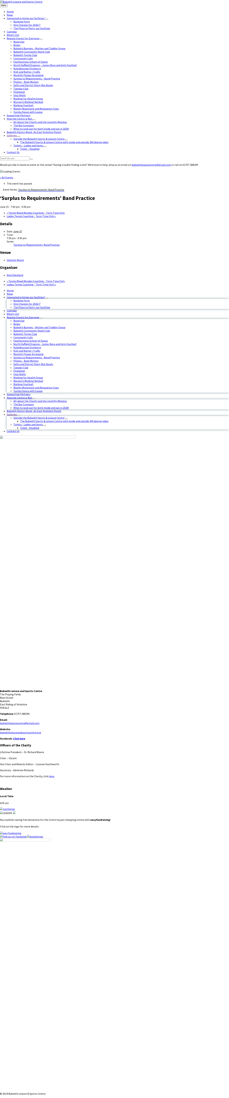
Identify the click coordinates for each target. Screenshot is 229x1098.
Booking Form (21, 300)
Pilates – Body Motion (26, 360)
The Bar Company (23, 404)
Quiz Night (19, 374)
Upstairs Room (15, 260)
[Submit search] (31, 159)
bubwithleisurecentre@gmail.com (151, 164)
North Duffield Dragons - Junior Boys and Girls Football (44, 344)
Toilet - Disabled (29, 427)
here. (52, 776)
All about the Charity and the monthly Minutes (40, 401)
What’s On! (13, 314)
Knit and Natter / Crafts (26, 350)
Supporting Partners (18, 394)
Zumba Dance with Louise (28, 391)
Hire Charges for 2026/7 (26, 304)
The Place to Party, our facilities (31, 307)
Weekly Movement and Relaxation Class (36, 387)
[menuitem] (10, 11)
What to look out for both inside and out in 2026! (41, 407)
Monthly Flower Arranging (28, 354)
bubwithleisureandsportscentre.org (20, 732)
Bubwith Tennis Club (25, 334)
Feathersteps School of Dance (30, 340)
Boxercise (18, 320)
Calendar (12, 310)
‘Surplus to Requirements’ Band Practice (36, 244)
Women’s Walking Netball (28, 381)
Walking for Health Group (28, 377)
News (10, 294)
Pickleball (19, 371)
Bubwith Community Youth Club (31, 330)
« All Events (6, 177)
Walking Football (23, 384)
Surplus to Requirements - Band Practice (36, 357)
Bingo (16, 324)
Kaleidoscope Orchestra (27, 347)
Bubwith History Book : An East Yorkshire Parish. (34, 411)
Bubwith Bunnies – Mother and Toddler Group (39, 327)
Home (10, 290)
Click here (19, 738)
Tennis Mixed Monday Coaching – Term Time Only (36, 212)
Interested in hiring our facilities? (26, 297)
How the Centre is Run (19, 397)
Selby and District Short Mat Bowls (33, 364)
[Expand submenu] (47, 19)
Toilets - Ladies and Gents (28, 424)
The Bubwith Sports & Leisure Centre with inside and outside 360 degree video (64, 421)
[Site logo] (21, 1)
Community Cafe (23, 337)
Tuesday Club (20, 367)
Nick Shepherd (15, 275)
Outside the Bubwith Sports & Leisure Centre (39, 417)
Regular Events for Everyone (23, 317)
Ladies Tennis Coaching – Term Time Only (31, 216)
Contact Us (13, 431)
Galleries (12, 414)
